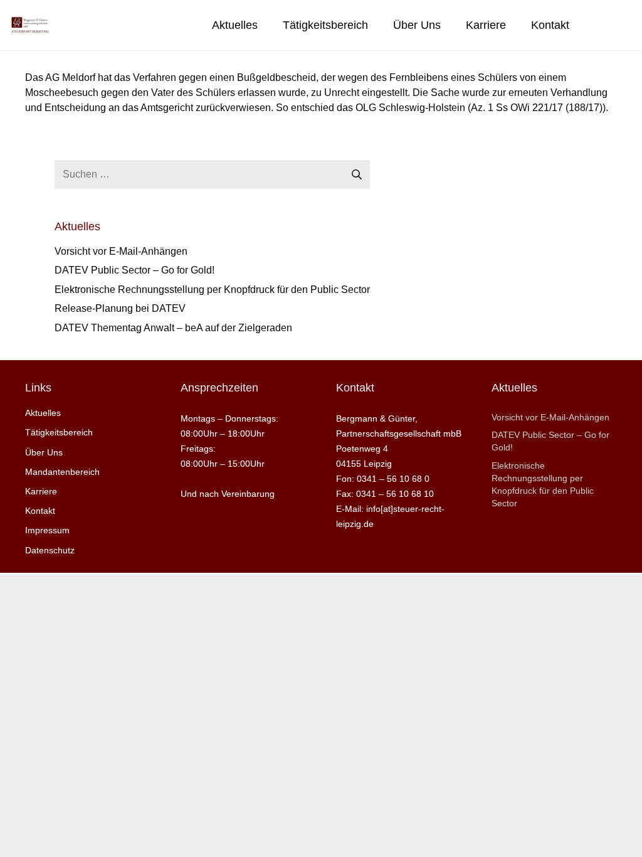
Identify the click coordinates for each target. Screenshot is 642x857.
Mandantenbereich (62, 472)
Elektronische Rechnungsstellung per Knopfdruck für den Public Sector (212, 289)
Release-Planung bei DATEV (120, 308)
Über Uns (44, 452)
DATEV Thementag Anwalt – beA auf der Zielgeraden (173, 327)
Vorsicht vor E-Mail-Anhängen (121, 251)
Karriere (41, 491)
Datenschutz (50, 550)
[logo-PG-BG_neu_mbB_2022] (30, 25)
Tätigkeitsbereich (59, 432)
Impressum (47, 530)
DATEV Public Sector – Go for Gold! (134, 270)
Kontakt (40, 511)
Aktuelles (43, 413)
